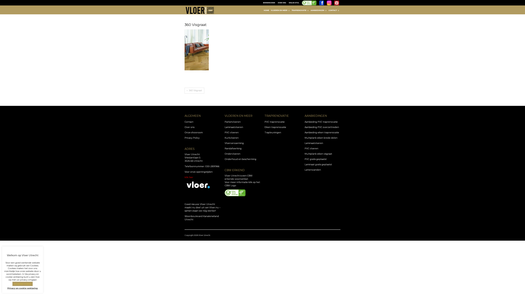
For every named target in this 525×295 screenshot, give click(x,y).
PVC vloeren (311, 148)
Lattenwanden (313, 170)
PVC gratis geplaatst (316, 159)
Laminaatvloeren (234, 127)
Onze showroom (194, 132)
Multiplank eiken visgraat (318, 154)
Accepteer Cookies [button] (22, 284)
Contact (189, 122)
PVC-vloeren (232, 132)
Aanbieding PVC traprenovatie (321, 122)
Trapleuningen (273, 132)
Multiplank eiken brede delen (321, 138)
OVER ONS (282, 3)
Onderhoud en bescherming (240, 159)
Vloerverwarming (234, 143)
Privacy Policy (192, 138)
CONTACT (333, 10)
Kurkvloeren (232, 138)
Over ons (189, 127)
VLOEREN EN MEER (279, 10)
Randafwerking (233, 148)
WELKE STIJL (294, 3)
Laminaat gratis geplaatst (318, 164)
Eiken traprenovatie (275, 127)
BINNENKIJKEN (269, 3)
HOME (266, 10)
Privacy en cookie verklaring (22, 288)
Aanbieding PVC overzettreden (322, 127)
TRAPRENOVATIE (299, 10)
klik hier (189, 177)
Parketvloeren (233, 122)
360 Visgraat (195, 90)
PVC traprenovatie (275, 122)
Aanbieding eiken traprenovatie (322, 132)
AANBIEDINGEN (317, 10)
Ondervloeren (232, 154)
